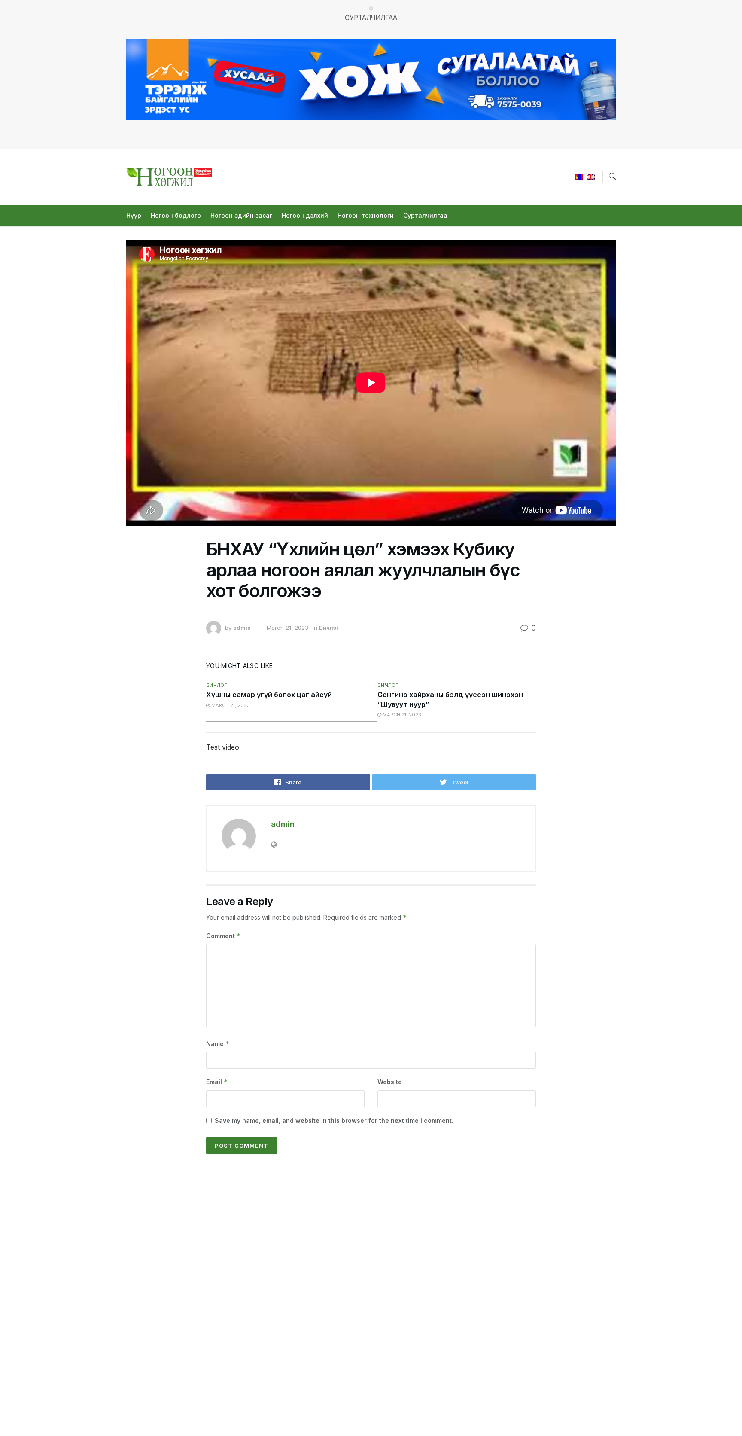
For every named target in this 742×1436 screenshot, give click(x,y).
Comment (223, 936)
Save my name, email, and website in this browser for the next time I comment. (334, 1120)
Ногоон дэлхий (305, 215)
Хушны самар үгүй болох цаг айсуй (269, 694)
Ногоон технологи (366, 215)
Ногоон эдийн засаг (241, 215)
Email (217, 1082)
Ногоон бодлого (176, 215)
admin (242, 627)
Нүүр (133, 215)
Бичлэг (329, 627)
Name (218, 1044)
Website (389, 1081)
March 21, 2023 (287, 627)
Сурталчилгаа (425, 215)
